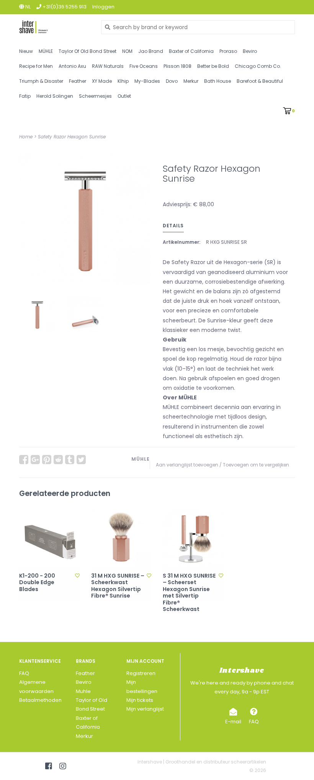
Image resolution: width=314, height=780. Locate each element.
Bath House (217, 81)
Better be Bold (213, 66)
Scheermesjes (95, 96)
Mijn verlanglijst (145, 709)
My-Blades (147, 81)
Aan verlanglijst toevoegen (187, 464)
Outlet (124, 96)
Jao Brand (150, 51)
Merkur (190, 81)
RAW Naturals (108, 66)
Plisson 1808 (177, 66)
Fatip (25, 96)
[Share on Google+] (35, 459)
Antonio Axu (72, 66)
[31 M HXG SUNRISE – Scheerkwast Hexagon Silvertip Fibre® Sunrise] (121, 537)
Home (26, 136)
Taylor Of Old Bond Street (87, 51)
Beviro (250, 51)
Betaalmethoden (40, 700)
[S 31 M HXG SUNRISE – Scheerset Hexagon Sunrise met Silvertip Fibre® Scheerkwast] (193, 537)
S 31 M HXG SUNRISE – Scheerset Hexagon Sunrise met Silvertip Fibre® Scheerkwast (189, 593)
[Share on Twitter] (81, 459)
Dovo (172, 81)
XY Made (102, 81)
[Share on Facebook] (23, 459)
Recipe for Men (36, 66)
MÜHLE (46, 51)
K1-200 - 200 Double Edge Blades (37, 583)
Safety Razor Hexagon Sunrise (72, 136)
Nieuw (26, 51)
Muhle (83, 691)
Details (173, 225)
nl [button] (27, 6)
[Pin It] (46, 459)
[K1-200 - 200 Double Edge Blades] (49, 537)
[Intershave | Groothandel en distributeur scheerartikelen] (54, 27)
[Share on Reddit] (58, 459)
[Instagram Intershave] (62, 766)
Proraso (228, 51)
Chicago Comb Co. (258, 66)
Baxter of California (191, 51)
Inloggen (103, 6)
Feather (77, 81)
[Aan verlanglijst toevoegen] (77, 575)
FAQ (24, 673)
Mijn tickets (139, 700)
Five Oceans (143, 66)
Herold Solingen (54, 96)
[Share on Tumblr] (69, 459)
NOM (127, 51)
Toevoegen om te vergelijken (256, 464)
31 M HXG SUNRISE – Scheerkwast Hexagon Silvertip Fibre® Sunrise (117, 586)
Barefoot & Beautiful (260, 81)
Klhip (123, 81)
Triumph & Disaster (41, 81)
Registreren (140, 673)
